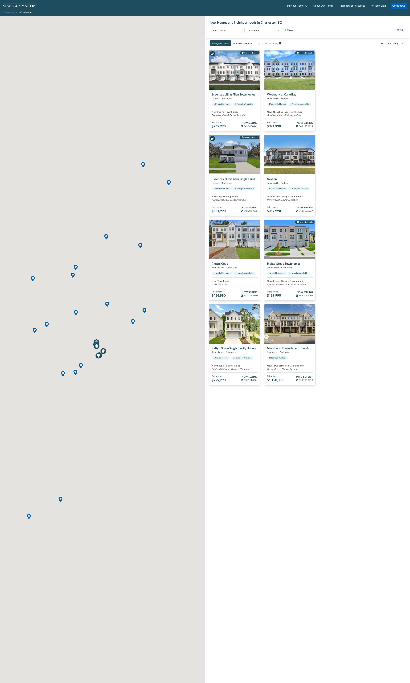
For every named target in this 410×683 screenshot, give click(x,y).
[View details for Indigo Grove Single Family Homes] (234, 324)
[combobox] (227, 30)
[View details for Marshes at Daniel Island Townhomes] (289, 324)
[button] (60, 499)
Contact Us (398, 5)
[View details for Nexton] (289, 154)
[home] (3, 12)
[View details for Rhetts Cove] (234, 239)
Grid (402, 30)
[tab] (220, 43)
